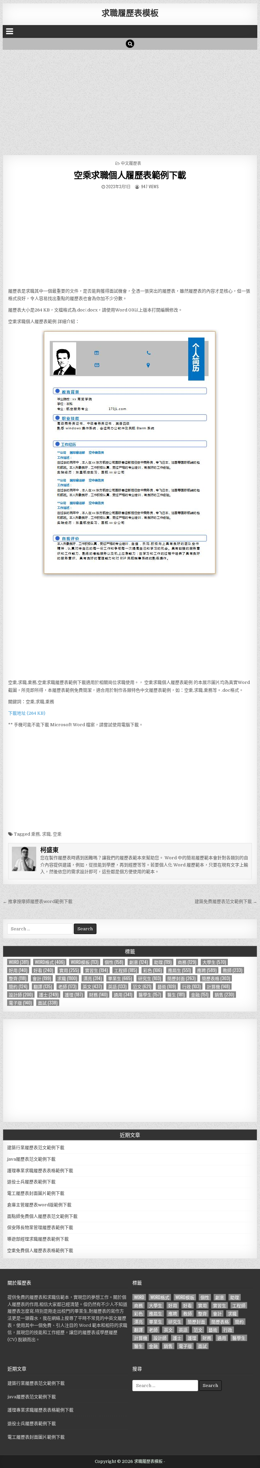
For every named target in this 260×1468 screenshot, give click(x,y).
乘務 (35, 834)
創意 (138, 962)
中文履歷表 (131, 163)
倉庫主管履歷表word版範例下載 (39, 1204)
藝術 (166, 986)
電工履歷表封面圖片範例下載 (35, 1193)
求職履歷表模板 (130, 12)
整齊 (17, 978)
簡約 (18, 986)
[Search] (130, 44)
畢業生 (120, 978)
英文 (92, 986)
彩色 (152, 970)
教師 (232, 970)
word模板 (85, 962)
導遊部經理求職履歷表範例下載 (38, 1239)
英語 (117, 986)
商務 (187, 962)
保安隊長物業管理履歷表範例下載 (40, 1227)
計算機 (218, 986)
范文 (142, 986)
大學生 (214, 962)
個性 (114, 962)
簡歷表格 (216, 978)
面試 (48, 1002)
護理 (74, 994)
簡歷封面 (181, 978)
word (19, 962)
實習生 (96, 970)
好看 (43, 970)
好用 (18, 970)
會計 (41, 978)
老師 (67, 986)
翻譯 (43, 986)
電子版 (20, 1002)
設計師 (21, 994)
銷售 (224, 994)
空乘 (57, 834)
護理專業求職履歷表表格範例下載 (40, 1170)
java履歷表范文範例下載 (31, 1159)
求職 (46, 834)
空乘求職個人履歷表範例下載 (130, 175)
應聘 (207, 970)
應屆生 (179, 970)
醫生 (176, 994)
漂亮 (92, 978)
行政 (191, 986)
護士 (49, 994)
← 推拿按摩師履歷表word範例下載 (37, 901)
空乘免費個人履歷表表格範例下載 (40, 1250)
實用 (69, 970)
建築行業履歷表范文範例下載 (35, 1147)
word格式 (50, 962)
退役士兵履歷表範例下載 (31, 1181)
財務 (98, 994)
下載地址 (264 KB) (26, 713)
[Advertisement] (130, 100)
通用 (123, 994)
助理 (163, 962)
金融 (200, 994)
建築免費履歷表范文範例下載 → (226, 901)
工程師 (125, 970)
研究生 (149, 978)
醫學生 (149, 994)
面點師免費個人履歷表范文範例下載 (42, 1216)
